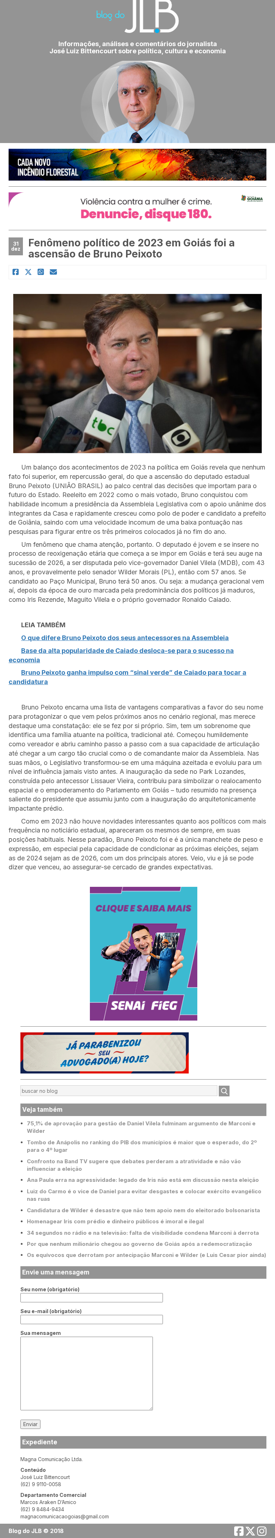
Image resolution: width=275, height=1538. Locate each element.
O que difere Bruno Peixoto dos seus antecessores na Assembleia (125, 638)
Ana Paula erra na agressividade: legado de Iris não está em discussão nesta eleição (143, 1179)
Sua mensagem (40, 1333)
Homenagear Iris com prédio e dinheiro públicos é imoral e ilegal (115, 1221)
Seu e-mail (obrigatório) (51, 1311)
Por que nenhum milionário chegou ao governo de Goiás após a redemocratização (139, 1243)
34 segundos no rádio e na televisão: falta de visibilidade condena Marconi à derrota (143, 1232)
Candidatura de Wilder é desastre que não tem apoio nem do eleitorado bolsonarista (143, 1210)
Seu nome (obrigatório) (49, 1289)
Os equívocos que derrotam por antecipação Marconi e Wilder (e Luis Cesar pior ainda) (146, 1255)
